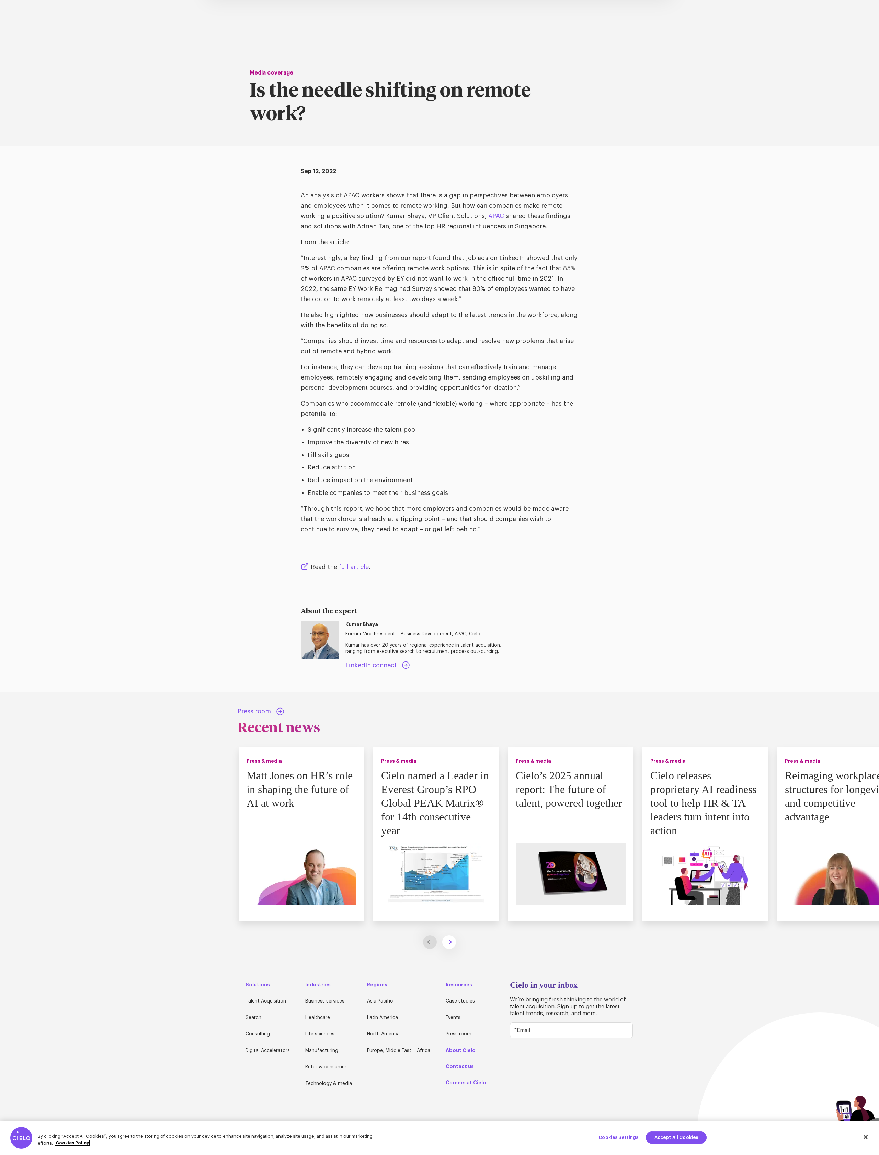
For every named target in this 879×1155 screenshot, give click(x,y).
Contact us (460, 1066)
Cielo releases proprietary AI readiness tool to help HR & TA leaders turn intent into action (703, 803)
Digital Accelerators (268, 1050)
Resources (459, 984)
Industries (318, 984)
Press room (458, 1034)
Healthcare (317, 1017)
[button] (449, 942)
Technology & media (328, 1083)
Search (253, 1017)
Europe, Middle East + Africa (398, 1050)
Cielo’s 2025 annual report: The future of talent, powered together (569, 789)
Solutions (258, 984)
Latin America (382, 1017)
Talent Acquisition (266, 1001)
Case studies (460, 1001)
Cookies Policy (72, 1143)
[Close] (865, 1137)
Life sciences (319, 1034)
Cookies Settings (618, 1137)
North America (383, 1034)
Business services (324, 1001)
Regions (377, 984)
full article (354, 567)
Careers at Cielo (466, 1082)
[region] (439, 1138)
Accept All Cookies (676, 1137)
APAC (496, 216)
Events (453, 1017)
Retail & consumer (325, 1067)
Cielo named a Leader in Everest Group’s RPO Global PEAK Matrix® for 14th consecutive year (435, 803)
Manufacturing (321, 1050)
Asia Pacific (380, 1001)
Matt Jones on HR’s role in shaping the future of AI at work (300, 789)
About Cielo (461, 1050)
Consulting (258, 1034)
